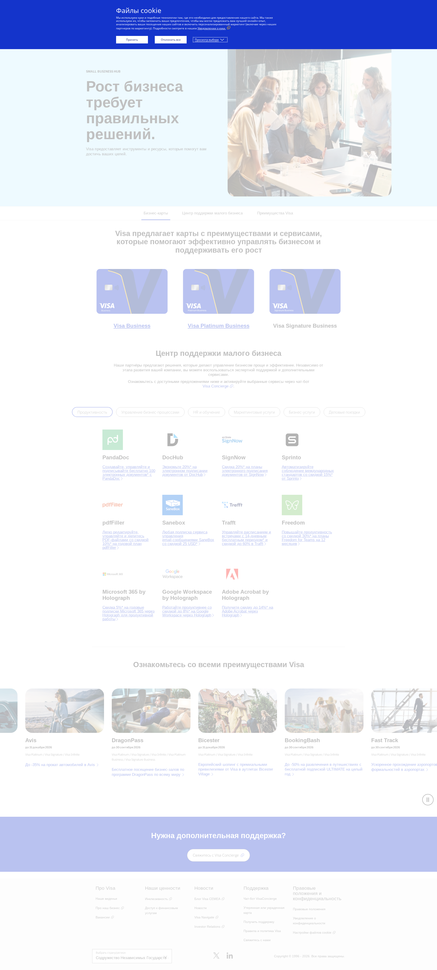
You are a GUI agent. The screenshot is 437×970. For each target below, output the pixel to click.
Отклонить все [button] (171, 40)
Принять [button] (132, 40)
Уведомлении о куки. (212, 28)
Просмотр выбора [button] (207, 40)
